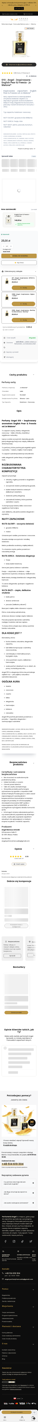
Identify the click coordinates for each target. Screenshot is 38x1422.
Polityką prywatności (15, 1389)
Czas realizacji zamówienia (11, 1336)
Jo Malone (32, 76)
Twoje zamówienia (8, 1312)
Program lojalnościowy (9, 1315)
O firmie (4, 1356)
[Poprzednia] (2, 6)
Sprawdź (12, 956)
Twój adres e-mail (8, 1379)
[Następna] (36, 6)
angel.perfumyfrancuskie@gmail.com (16, 841)
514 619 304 (29, 14)
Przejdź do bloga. (10, 1145)
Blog (3, 1359)
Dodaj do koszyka (20, 256)
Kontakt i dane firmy (8, 1350)
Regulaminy (6, 1295)
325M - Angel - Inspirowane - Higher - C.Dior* (23, 295)
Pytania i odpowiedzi (9, 1353)
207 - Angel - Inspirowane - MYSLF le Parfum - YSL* (23, 278)
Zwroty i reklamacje (8, 1301)
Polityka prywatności (9, 1298)
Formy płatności (7, 1333)
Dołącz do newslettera (12, 1382)
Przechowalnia (7, 1321)
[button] (19, 374)
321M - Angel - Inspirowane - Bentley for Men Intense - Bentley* (23, 311)
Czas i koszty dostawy (9, 1339)
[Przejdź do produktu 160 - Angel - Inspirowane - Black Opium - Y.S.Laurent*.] (16, 986)
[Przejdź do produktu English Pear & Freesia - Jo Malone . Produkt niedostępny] (16, 898)
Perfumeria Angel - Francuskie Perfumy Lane (15, 24)
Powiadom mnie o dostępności (16, 926)
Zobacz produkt (16, 1012)
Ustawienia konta (8, 1318)
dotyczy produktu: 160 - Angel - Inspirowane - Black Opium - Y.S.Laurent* (19, 1073)
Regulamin (24, 1385)
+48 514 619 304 (13, 1164)
